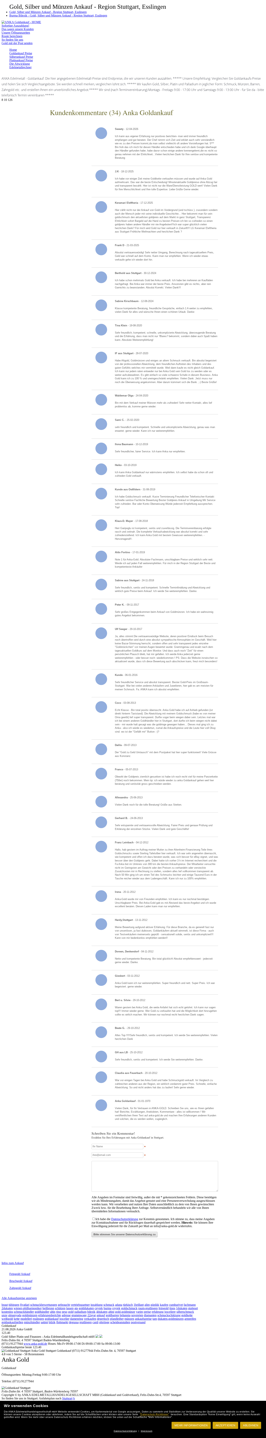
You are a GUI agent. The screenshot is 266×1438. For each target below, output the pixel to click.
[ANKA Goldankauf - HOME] (21, 22)
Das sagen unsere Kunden (18, 29)
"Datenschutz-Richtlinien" (154, 1414)
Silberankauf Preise (21, 56)
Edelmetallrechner (20, 67)
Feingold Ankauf (19, 1274)
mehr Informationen (191, 1425)
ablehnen (250, 1425)
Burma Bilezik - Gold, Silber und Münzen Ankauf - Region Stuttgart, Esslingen (58, 15)
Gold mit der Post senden (17, 43)
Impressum (146, 1431)
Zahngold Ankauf (20, 1288)
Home (13, 49)
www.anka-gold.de (35, 1343)
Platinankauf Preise (21, 60)
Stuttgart (67, 1398)
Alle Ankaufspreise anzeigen (19, 1298)
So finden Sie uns (12, 39)
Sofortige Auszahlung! (15, 25)
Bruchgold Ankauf (20, 1281)
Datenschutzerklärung (125, 1431)
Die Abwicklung (19, 63)
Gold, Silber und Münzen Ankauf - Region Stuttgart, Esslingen (48, 12)
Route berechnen (12, 36)
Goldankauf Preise (20, 53)
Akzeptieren (225, 1425)
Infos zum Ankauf (13, 1263)
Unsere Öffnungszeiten (16, 32)
